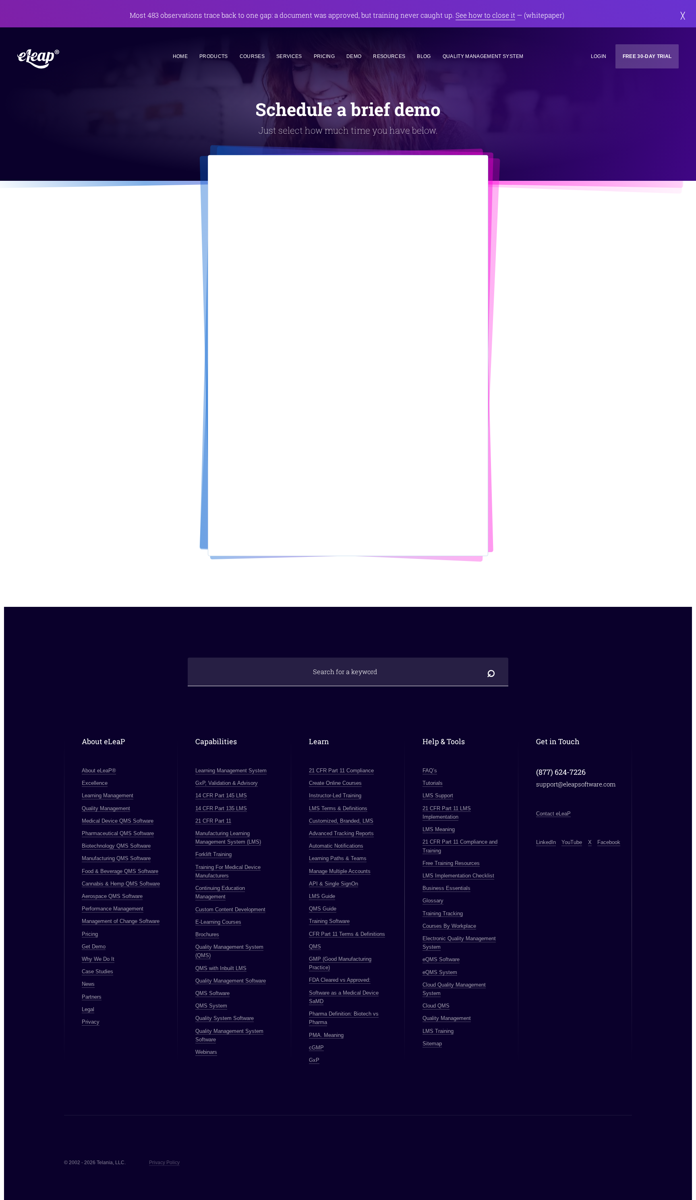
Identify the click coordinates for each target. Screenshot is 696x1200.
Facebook (608, 842)
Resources (389, 56)
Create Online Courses (335, 783)
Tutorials (433, 783)
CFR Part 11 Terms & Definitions (347, 934)
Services (289, 56)
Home (180, 56)
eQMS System (440, 972)
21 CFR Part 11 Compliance (341, 771)
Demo (353, 56)
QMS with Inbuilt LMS (220, 968)
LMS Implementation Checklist (458, 876)
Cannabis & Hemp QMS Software (121, 884)
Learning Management (107, 795)
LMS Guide (322, 896)
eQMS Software (441, 959)
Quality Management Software (230, 981)
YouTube (571, 842)
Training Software (329, 921)
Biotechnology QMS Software (116, 846)
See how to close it (485, 15)
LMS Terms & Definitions (338, 808)
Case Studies (97, 971)
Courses (252, 56)
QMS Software (212, 993)
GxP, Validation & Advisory (226, 783)
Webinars (206, 1052)
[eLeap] (74, 59)
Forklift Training (213, 854)
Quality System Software (224, 1018)
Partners (92, 997)
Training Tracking (443, 913)
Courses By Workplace (449, 926)
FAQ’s (430, 771)
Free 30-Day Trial (647, 56)
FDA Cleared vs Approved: (340, 980)
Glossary (433, 901)
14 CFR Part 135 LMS (221, 808)
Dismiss (683, 15)
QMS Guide (322, 909)
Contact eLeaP (553, 814)
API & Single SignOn (333, 884)
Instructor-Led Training (335, 795)
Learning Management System (231, 771)
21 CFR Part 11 (213, 821)
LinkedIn (546, 842)
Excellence (95, 783)
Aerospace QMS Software (112, 896)
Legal (88, 1009)
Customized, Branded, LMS (341, 821)
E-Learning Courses (218, 922)
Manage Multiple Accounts (340, 871)
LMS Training (438, 1031)
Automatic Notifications (336, 846)
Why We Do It (98, 959)
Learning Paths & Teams (338, 858)
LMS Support (438, 795)
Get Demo (94, 946)
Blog (424, 56)
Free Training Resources (451, 863)
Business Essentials (446, 888)
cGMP (316, 1048)
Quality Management (106, 808)
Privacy (90, 1022)
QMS (315, 946)
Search (491, 671)
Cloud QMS (436, 1006)
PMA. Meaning (326, 1035)
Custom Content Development (230, 909)
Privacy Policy (164, 1162)
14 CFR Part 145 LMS (221, 795)
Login (599, 56)
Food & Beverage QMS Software (120, 871)
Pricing (324, 56)
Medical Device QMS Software (117, 821)
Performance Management (112, 909)
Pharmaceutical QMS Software (118, 833)
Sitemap (432, 1044)
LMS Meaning (439, 829)
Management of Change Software (121, 921)
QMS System (211, 1006)
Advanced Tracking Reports (341, 833)
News (88, 984)
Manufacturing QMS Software (116, 858)
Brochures (207, 934)
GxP (314, 1060)
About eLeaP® (99, 771)
